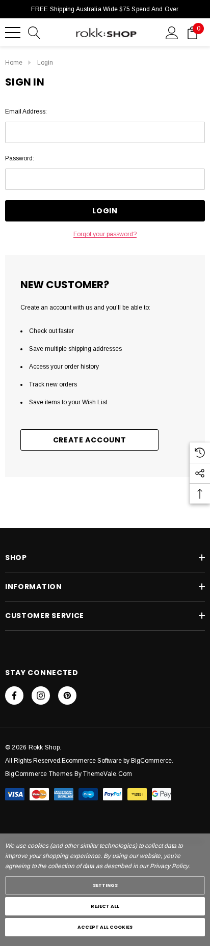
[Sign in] (172, 32)
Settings (105, 885)
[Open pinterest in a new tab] (67, 695)
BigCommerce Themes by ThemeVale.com (68, 773)
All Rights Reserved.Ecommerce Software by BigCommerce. (89, 760)
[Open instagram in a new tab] (41, 695)
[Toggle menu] (12, 32)
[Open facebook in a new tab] (14, 695)
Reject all (105, 906)
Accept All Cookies (105, 927)
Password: (19, 158)
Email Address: (26, 111)
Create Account (89, 440)
